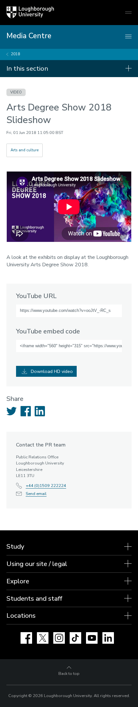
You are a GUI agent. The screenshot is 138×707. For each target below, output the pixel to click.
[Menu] (128, 37)
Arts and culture (25, 150)
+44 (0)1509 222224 (46, 486)
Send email (36, 494)
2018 (15, 54)
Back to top (69, 673)
